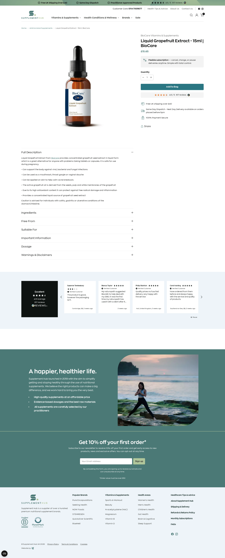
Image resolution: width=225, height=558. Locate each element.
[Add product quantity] (151, 77)
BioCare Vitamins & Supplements (160, 35)
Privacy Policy (53, 544)
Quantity (145, 72)
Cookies (83, 544)
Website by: (26, 548)
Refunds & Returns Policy (183, 512)
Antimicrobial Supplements (41, 28)
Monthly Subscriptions (182, 518)
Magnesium (111, 514)
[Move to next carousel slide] (201, 340)
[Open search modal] (191, 15)
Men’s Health (144, 505)
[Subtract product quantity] (143, 77)
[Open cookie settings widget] (4, 553)
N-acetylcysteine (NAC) (116, 510)
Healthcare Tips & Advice (183, 495)
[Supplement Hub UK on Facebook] (199, 9)
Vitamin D (110, 524)
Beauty (108, 505)
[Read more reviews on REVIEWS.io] (39, 306)
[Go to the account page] (196, 15)
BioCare (55, 158)
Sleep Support (145, 524)
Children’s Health (146, 510)
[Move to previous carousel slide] (195, 340)
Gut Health (143, 514)
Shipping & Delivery (180, 507)
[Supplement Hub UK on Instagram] (202, 9)
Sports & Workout (113, 500)
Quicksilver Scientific (82, 519)
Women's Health (146, 500)
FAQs (173, 524)
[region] (131, 297)
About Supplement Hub (182, 501)
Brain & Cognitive (146, 519)
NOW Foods (78, 510)
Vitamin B (110, 519)
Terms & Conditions (69, 544)
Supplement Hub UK (31, 544)
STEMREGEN (78, 514)
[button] (61, 297)
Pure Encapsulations (82, 500)
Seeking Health (79, 505)
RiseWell (76, 524)
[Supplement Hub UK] (32, 15)
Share (147, 126)
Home (23, 28)
